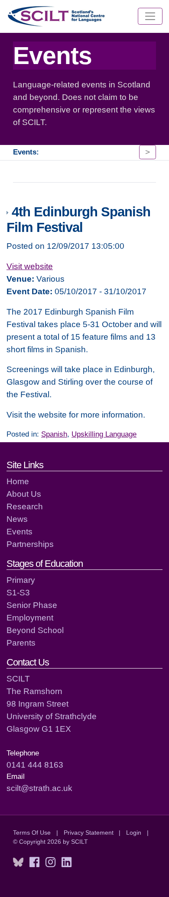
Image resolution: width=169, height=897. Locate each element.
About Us (23, 493)
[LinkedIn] (67, 862)
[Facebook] (34, 862)
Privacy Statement (89, 832)
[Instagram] (50, 862)
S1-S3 (18, 592)
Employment (29, 617)
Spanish (54, 434)
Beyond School (35, 630)
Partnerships (30, 544)
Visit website (29, 266)
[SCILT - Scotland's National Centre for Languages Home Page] (56, 16)
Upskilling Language (104, 434)
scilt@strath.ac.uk (39, 788)
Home (17, 481)
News (17, 519)
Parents (21, 642)
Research (24, 506)
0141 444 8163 (34, 764)
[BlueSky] (18, 862)
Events (19, 531)
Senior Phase (31, 605)
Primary (20, 580)
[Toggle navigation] (150, 16)
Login (133, 832)
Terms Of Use (32, 832)
